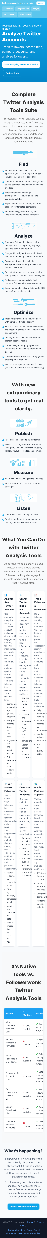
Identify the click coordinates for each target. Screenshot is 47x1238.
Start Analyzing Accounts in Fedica (21, 64)
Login (40, 3)
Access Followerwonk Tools (23, 1206)
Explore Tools (12, 73)
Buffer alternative (16, 1230)
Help (31, 3)
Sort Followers (25, 14)
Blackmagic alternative (29, 1233)
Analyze (36, 9)
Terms (30, 1222)
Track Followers (10, 14)
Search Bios (8, 9)
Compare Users (23, 9)
